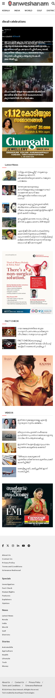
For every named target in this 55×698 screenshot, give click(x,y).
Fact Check (7, 588)
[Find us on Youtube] (23, 545)
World (28, 10)
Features (6, 596)
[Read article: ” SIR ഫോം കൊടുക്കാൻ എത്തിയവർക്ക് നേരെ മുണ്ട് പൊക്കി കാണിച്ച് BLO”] (9, 460)
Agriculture (7, 651)
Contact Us (7, 559)
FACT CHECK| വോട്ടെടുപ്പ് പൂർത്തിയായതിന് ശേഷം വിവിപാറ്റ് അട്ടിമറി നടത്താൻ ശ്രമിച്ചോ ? (34, 343)
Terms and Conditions (12, 566)
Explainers (7, 599)
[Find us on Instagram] (13, 545)
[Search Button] (53, 3)
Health (5, 655)
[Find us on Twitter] (7, 545)
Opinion (5, 603)
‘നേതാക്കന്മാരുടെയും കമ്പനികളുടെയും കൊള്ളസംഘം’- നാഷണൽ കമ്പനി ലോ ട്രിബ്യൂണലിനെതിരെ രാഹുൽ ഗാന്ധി (34, 192)
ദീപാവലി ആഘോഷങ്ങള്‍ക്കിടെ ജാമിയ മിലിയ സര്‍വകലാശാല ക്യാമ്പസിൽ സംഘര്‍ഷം (24, 95)
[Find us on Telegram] (29, 545)
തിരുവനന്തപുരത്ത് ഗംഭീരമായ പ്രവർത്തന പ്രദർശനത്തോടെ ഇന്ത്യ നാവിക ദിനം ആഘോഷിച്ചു (35, 435)
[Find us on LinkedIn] (18, 545)
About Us (6, 555)
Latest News (7, 616)
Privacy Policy (8, 563)
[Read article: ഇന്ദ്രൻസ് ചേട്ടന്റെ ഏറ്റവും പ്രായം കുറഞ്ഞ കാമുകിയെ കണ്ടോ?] (9, 448)
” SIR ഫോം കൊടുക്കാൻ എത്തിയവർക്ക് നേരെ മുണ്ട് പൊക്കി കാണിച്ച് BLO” (35, 459)
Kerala (6, 10)
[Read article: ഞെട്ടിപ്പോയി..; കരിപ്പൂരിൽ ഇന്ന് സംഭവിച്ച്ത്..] (9, 472)
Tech (4, 662)
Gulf (39, 10)
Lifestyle (6, 658)
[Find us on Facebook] (3, 545)
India (17, 10)
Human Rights (8, 592)
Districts (6, 635)
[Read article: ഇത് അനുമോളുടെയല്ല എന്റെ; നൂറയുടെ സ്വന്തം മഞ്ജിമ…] (9, 424)
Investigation (8, 584)
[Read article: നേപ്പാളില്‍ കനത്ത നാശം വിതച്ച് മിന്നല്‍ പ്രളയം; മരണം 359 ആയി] (9, 222)
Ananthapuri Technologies (24, 693)
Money (5, 666)
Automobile (7, 647)
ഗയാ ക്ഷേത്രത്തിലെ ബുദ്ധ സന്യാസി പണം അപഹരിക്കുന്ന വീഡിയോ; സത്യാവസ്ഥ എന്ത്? (33, 331)
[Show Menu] (3, 3)
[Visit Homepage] (28, 3)
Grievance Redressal (11, 570)
